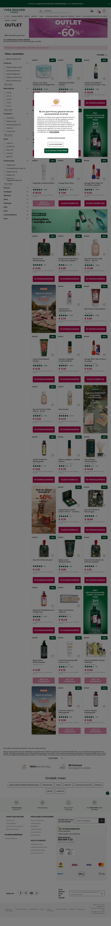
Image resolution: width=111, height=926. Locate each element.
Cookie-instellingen (56, 138)
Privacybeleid (54, 132)
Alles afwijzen (55, 144)
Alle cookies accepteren (56, 150)
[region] (56, 125)
